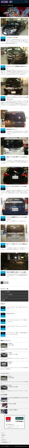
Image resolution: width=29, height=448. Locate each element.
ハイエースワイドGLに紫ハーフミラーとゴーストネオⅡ (18, 398)
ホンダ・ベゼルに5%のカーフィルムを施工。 (16, 187)
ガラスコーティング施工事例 (7, 294)
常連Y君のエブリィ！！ (12, 129)
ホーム (2, 432)
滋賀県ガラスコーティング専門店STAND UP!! (13, 446)
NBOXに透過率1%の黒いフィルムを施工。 (16, 272)
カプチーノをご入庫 (12, 403)
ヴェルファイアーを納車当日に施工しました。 (16, 67)
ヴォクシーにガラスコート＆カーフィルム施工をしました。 (17, 98)
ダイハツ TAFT (11, 345)
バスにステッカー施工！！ (13, 409)
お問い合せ (3, 439)
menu (26, 1)
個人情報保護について (6, 442)
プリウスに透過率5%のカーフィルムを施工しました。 (16, 218)
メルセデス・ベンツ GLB (13, 354)
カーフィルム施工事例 (6, 291)
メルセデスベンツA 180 (12, 37)
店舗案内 (3, 435)
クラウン (10, 363)
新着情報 (3, 300)
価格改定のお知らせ (10, 313)
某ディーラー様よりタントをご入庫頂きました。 (17, 244)
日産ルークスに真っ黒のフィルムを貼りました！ (17, 157)
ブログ (2, 437)
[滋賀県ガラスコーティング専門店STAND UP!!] (7, 2)
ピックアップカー (5, 297)
